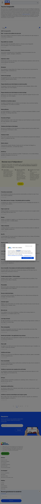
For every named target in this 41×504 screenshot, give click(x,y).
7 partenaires (18, 250)
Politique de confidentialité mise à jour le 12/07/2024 (15, 255)
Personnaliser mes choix (27, 255)
